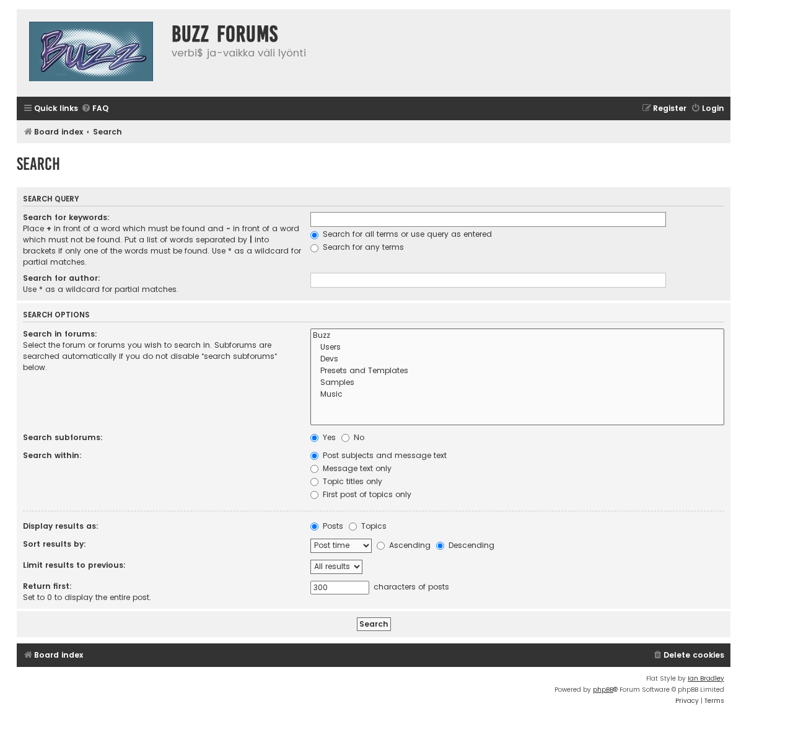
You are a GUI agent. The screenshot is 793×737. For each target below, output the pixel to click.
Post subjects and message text (383, 455)
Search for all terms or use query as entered (406, 234)
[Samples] (517, 383)
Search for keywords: (66, 217)
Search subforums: (63, 437)
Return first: (47, 586)
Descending (470, 545)
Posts (331, 526)
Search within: (52, 455)
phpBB (603, 689)
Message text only (356, 468)
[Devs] (517, 359)
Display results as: (61, 526)
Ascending (409, 545)
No (357, 437)
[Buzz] (517, 336)
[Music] (517, 394)
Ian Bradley (706, 678)
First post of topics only (365, 494)
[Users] (517, 347)
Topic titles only (351, 481)
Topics (373, 526)
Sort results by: (54, 544)
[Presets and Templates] (517, 371)
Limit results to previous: (74, 565)
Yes (328, 437)
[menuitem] (94, 108)
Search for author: (61, 278)
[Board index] (91, 53)
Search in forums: (60, 334)
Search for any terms (362, 247)
